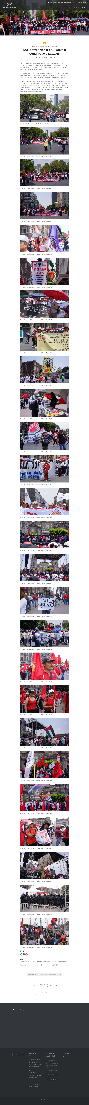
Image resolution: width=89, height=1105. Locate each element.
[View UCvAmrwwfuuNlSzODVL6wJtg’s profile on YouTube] (66, 1056)
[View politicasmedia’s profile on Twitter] (64, 1056)
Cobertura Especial (80, 4)
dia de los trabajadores (32, 974)
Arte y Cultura (81, 2)
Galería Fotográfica (50, 4)
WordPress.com (55, 1102)
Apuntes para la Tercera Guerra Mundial (34, 1071)
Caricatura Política (65, 4)
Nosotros (56, 2)
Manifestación (52, 974)
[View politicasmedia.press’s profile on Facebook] (63, 1056)
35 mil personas (57, 65)
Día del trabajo (43, 974)
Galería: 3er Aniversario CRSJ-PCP (75, 7)
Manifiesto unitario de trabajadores (34, 1080)
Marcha (60, 974)
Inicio (50, 2)
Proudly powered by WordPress (37, 1102)
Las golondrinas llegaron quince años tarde (35, 1076)
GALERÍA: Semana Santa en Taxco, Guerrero (35, 1085)
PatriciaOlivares (42, 57)
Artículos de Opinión (68, 2)
